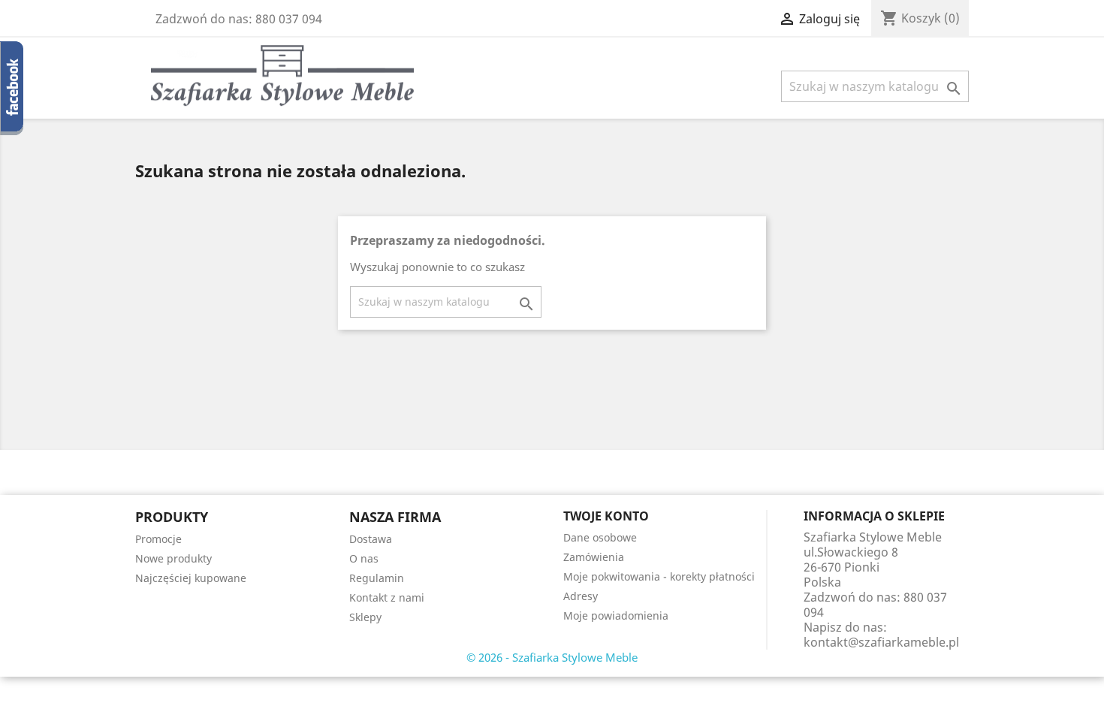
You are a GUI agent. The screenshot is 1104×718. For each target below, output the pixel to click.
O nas (364, 558)
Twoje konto (606, 516)
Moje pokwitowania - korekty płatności (659, 576)
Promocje (158, 539)
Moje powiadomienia (615, 615)
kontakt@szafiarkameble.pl (881, 642)
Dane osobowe (600, 537)
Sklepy (365, 617)
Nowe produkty (173, 558)
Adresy (580, 596)
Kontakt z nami (386, 597)
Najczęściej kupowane (190, 578)
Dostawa (370, 539)
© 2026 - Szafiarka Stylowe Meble (552, 657)
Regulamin (376, 578)
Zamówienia (593, 557)
